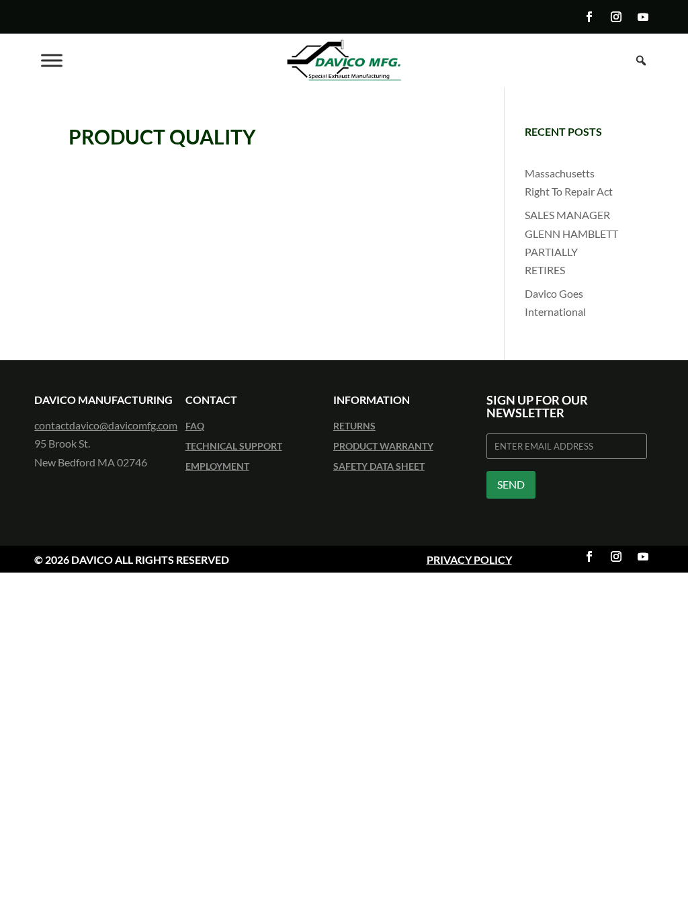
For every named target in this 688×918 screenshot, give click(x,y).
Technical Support (233, 447)
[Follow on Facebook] (589, 17)
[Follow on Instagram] (616, 17)
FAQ (194, 426)
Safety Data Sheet (379, 467)
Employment (217, 467)
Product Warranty (383, 447)
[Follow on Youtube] (643, 17)
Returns (354, 426)
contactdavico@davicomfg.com (105, 425)
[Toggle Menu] (51, 60)
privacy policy (469, 559)
